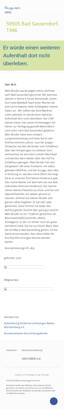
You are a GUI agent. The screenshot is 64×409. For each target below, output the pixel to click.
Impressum (11, 350)
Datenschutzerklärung (32, 350)
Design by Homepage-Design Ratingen (32, 374)
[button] (57, 7)
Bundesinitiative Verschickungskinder (26, 333)
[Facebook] (54, 401)
